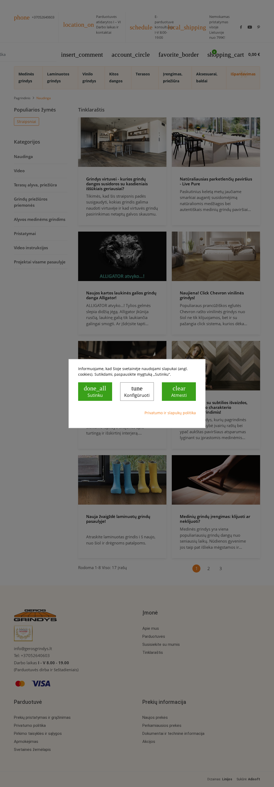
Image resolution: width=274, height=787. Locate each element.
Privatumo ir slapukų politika (170, 412)
